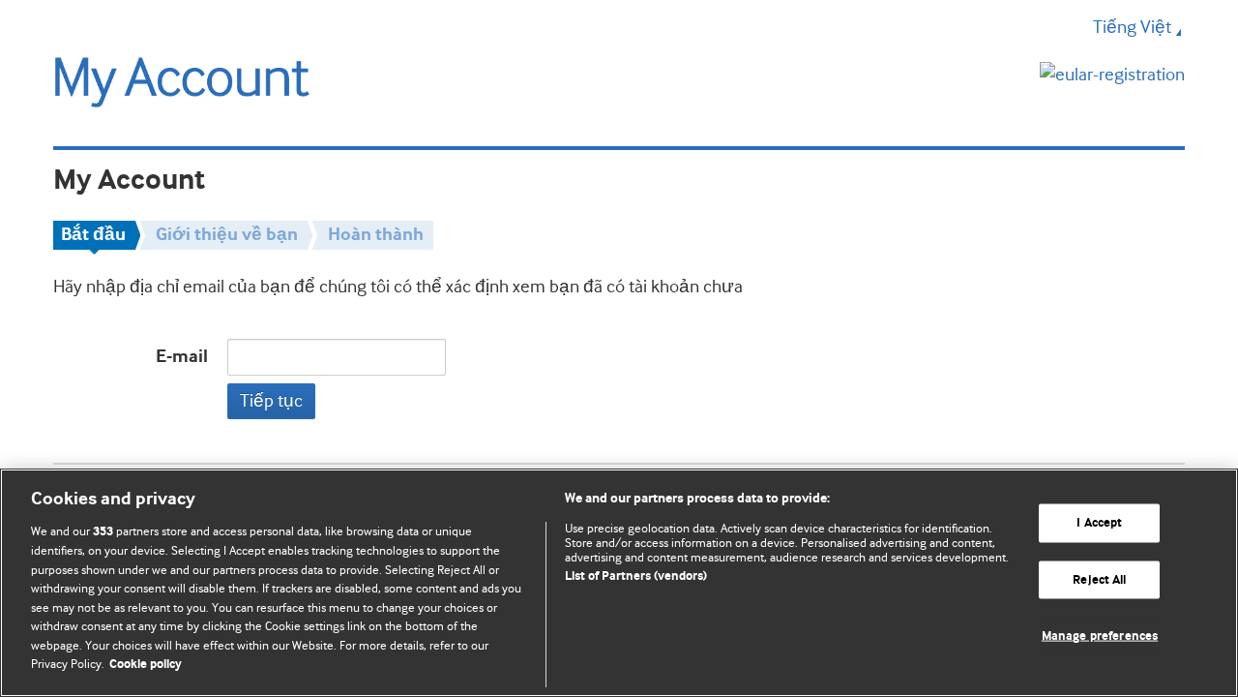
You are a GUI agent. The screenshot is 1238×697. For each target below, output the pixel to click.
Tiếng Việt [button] (1132, 27)
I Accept (1099, 523)
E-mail (182, 357)
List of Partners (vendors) (636, 576)
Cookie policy (145, 664)
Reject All (1099, 579)
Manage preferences (1100, 636)
